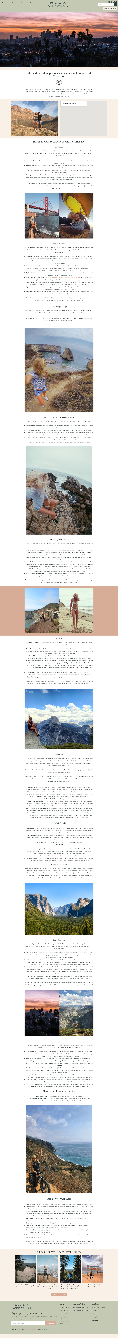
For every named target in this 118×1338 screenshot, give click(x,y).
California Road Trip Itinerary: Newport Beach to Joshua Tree (25, 1286)
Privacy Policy (96, 1317)
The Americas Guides (64, 1322)
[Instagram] (109, 2)
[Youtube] (114, 2)
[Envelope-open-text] (116, 2)
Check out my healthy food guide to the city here (66, 277)
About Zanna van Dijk (98, 1307)
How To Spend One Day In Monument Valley (92, 1286)
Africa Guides (64, 1314)
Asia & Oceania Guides (64, 1317)
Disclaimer (95, 1314)
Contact (94, 1310)
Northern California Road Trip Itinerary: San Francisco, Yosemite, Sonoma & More (47, 1287)
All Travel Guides (65, 1307)
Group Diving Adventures (80, 1310)
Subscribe (51, 1323)
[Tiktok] (111, 2)
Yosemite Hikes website (55, 856)
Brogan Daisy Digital (30, 1329)
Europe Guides (64, 1310)
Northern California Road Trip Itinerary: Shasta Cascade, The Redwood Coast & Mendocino (70, 1287)
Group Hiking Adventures (80, 1307)
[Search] (115, 4)
